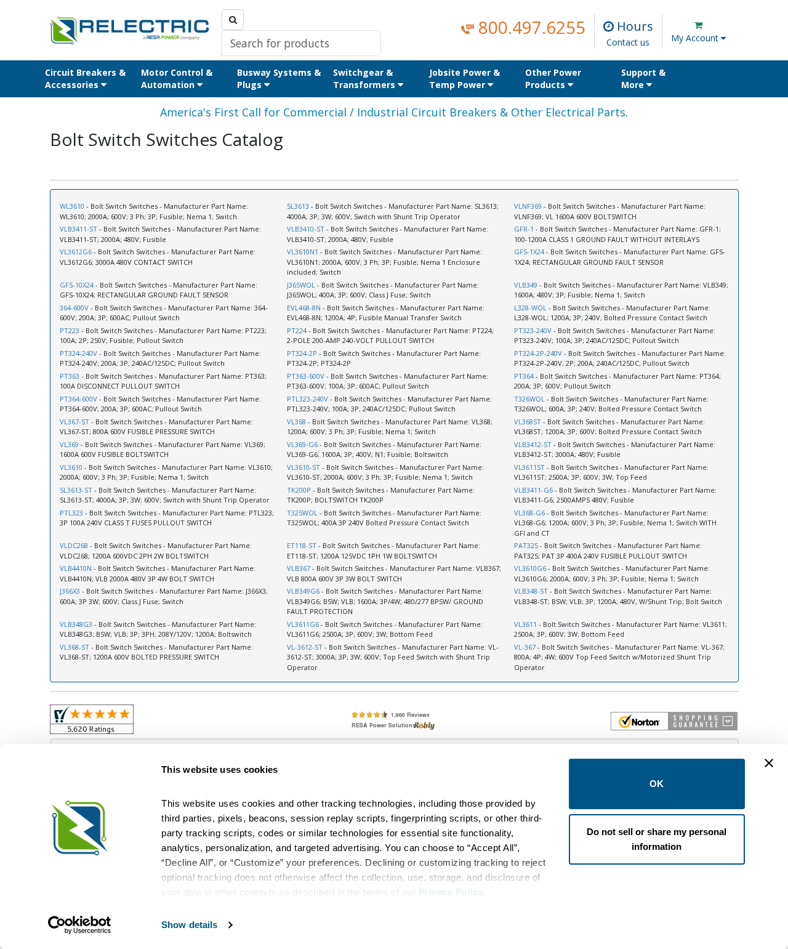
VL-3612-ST (305, 647)
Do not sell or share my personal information (656, 839)
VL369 (69, 444)
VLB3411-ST (78, 228)
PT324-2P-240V (538, 353)
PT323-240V (533, 330)
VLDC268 (74, 545)
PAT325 (526, 545)
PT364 (524, 376)
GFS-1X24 (529, 251)
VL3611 (525, 624)
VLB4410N (76, 568)
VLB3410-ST (305, 228)
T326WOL (529, 398)
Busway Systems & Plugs (279, 79)
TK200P (299, 490)
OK (656, 783)
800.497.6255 (529, 27)
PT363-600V (305, 376)
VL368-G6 (529, 512)
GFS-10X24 (77, 284)
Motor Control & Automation (176, 79)
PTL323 (71, 512)
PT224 (297, 330)
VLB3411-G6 (533, 490)
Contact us (627, 42)
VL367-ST (74, 421)
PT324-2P (302, 353)
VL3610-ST (303, 467)
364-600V (74, 307)
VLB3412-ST (533, 444)
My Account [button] (696, 38)
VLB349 (525, 284)
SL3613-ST (76, 490)
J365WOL (301, 284)
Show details (189, 924)
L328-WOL (530, 307)
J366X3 (70, 591)
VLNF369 (528, 206)
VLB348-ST (531, 591)
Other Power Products (553, 79)
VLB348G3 (76, 624)
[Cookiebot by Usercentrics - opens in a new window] (80, 925)
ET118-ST (301, 545)
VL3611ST (529, 467)
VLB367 (298, 568)
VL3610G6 (530, 568)
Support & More (643, 79)
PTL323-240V (307, 398)
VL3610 (71, 467)
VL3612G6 (76, 251)
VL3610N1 (302, 251)
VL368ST (527, 421)
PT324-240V (78, 353)
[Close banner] (769, 763)
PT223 (69, 330)
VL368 (296, 421)
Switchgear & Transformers (365, 79)
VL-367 (525, 647)
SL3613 (298, 206)
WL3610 (72, 206)
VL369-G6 (302, 444)
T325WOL (302, 512)
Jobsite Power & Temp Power (464, 79)
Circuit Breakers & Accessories (85, 79)
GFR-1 (524, 228)
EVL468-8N (304, 307)
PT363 (69, 376)
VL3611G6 (303, 624)
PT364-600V (78, 398)
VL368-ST (74, 647)
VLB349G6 (303, 591)
